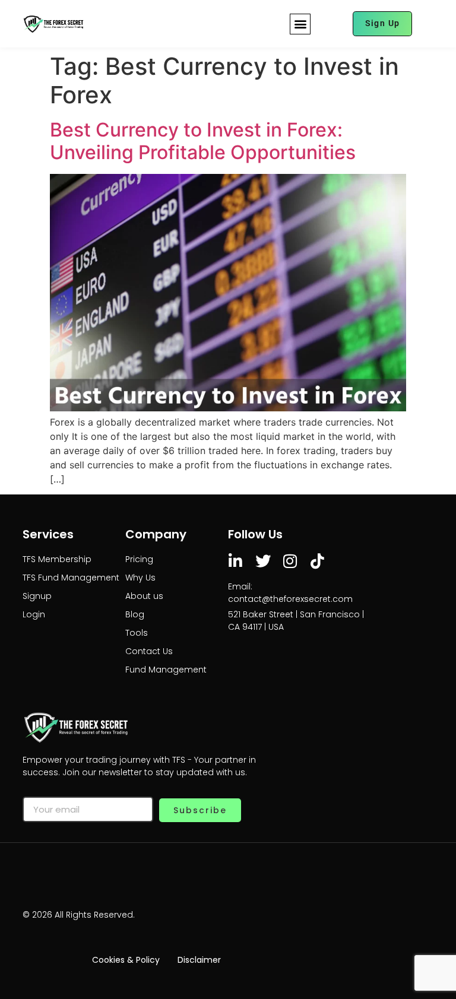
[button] (300, 24)
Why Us (140, 577)
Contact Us (149, 651)
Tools (136, 633)
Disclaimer (199, 960)
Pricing (139, 559)
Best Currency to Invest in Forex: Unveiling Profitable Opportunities (203, 141)
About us (144, 596)
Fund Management (166, 669)
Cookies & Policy (126, 960)
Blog (134, 614)
